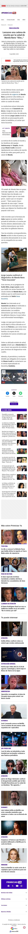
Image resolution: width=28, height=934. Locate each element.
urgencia (15, 94)
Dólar (18, 19)
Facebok (7, 396)
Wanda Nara (14, 404)
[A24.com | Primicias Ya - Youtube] (17, 886)
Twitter (14, 396)
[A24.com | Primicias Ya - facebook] (8, 886)
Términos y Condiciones (14, 920)
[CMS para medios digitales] (14, 931)
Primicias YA (3, 24)
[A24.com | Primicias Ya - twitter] (13, 886)
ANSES (24, 19)
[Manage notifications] (24, 927)
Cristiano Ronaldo (11, 19)
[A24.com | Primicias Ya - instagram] (21, 886)
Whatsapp (20, 396)
